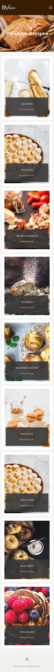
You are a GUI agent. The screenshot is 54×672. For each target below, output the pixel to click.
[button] (50, 7)
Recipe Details (27, 109)
